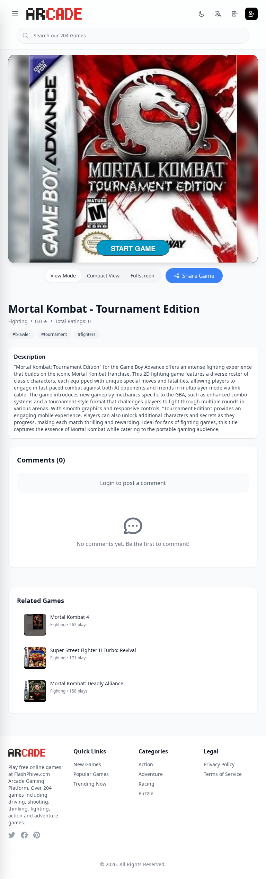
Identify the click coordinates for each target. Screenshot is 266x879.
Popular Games (91, 774)
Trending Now (89, 783)
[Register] (251, 14)
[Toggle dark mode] (201, 14)
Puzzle (146, 793)
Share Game (198, 276)
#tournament (54, 334)
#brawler (21, 334)
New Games (87, 764)
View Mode (63, 275)
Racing (146, 783)
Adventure (151, 774)
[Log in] (235, 14)
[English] (218, 14)
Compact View (103, 275)
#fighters (87, 334)
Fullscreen (142, 275)
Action (146, 764)
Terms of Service (223, 774)
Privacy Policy (219, 764)
